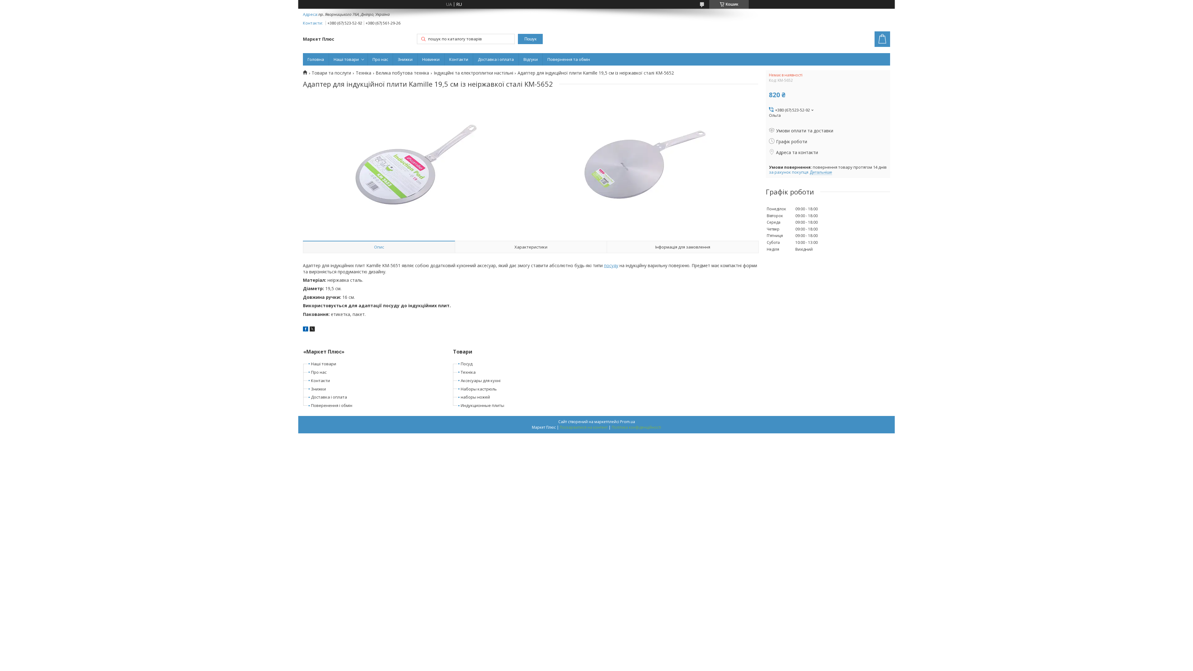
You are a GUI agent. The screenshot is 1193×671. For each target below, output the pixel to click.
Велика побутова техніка (402, 73)
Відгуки (530, 59)
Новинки (431, 59)
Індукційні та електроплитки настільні (473, 73)
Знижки (405, 59)
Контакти (458, 59)
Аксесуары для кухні (481, 380)
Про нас (380, 59)
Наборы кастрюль (479, 389)
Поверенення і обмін (331, 405)
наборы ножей (475, 397)
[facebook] (305, 330)
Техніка (363, 73)
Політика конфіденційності (636, 427)
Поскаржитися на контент (584, 427)
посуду (611, 265)
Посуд (467, 364)
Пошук (530, 39)
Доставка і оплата (496, 59)
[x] (312, 330)
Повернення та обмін (568, 59)
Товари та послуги (331, 73)
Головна (316, 59)
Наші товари (346, 59)
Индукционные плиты (482, 405)
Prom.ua (627, 421)
